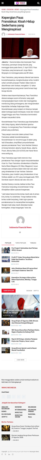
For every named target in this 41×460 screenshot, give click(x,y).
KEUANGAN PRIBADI (32, 410)
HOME (4, 9)
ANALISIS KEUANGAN (5, 408)
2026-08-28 (7, 315)
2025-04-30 (31, 34)
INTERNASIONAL (20, 410)
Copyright (4, 451)
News (30, 417)
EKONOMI (10, 9)
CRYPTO (36, 290)
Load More (20, 360)
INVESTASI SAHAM (18, 416)
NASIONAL (31, 414)
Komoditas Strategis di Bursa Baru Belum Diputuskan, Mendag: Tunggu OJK (24, 279)
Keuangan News (34, 451)
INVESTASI (18, 412)
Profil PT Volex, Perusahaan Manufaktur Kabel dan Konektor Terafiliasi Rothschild (25, 259)
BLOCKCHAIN (6, 414)
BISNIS (17, 9)
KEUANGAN (32, 407)
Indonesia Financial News (16, 34)
